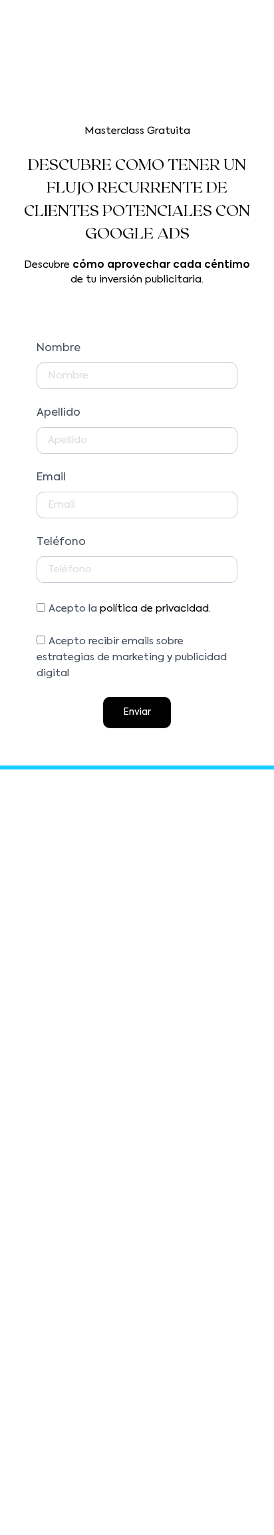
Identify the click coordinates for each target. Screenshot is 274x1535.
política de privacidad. (155, 609)
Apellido (58, 413)
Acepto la (130, 609)
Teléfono (61, 542)
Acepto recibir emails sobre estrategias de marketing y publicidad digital (132, 657)
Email (51, 477)
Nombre (58, 348)
